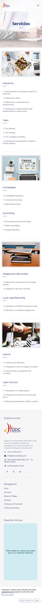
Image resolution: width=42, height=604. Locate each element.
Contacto (7, 500)
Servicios (7, 492)
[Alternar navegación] (38, 5)
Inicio (6, 488)
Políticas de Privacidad (13, 504)
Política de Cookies (11, 508)
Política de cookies (7, 594)
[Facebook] (7, 471)
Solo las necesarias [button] (25, 600)
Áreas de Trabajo (10, 496)
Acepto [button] (36, 600)
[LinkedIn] (20, 471)
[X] (13, 471)
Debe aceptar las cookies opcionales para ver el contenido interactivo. (20, 552)
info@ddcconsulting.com (17, 456)
